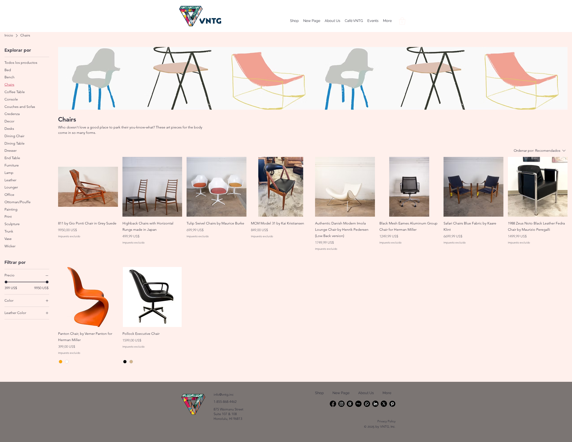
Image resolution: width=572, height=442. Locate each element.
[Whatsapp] (367, 404)
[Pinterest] (392, 404)
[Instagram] (341, 404)
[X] (384, 404)
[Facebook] (333, 404)
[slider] (6, 282)
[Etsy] (358, 404)
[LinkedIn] (375, 404)
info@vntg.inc (223, 394)
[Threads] (350, 404)
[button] (402, 21)
